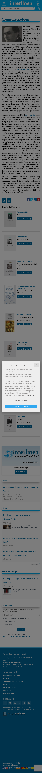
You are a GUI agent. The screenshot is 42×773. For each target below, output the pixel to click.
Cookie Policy (30, 395)
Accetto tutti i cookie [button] (21, 406)
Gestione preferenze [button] (21, 400)
